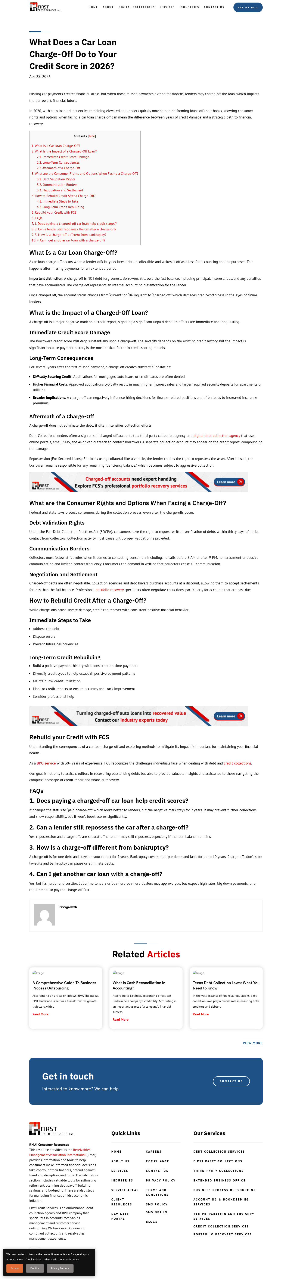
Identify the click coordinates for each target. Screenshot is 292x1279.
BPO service (46, 763)
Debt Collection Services (219, 1151)
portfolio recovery (110, 589)
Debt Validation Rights (56, 179)
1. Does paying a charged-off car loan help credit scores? (74, 223)
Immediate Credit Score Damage (63, 157)
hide (92, 136)
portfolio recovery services (222, 1234)
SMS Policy (157, 1204)
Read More (40, 1014)
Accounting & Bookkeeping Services (221, 1202)
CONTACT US (231, 1081)
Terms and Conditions (157, 1192)
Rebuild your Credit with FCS (54, 212)
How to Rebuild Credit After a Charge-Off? (64, 196)
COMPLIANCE (157, 1161)
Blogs (152, 1222)
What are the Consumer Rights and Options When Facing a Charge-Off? (85, 173)
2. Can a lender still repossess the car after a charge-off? (74, 229)
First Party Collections (217, 1161)
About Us (120, 1161)
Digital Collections (137, 7)
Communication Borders (57, 184)
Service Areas (125, 1190)
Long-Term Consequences (59, 162)
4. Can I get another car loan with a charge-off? (68, 240)
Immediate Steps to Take (57, 201)
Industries (189, 7)
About (108, 7)
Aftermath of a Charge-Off (58, 168)
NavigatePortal (120, 1216)
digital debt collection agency (216, 435)
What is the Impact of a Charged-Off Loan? (64, 151)
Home (93, 7)
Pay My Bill (248, 7)
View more (253, 1043)
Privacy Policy (161, 1180)
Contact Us (214, 7)
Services (167, 7)
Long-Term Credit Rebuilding (60, 207)
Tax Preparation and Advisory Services (223, 1216)
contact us (157, 1171)
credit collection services (221, 1226)
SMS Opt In (156, 1212)
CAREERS (154, 1151)
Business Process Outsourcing (224, 1190)
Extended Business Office (219, 1180)
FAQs (37, 218)
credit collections (237, 763)
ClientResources (121, 1202)
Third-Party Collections (218, 1171)
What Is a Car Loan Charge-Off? (56, 145)
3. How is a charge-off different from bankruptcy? (69, 234)
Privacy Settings (60, 1268)
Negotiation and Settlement (60, 190)
